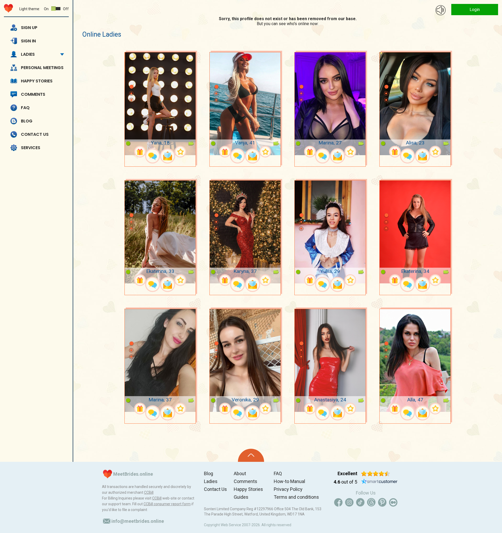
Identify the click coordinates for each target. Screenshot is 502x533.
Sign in (28, 41)
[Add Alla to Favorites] (435, 408)
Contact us (35, 134)
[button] (131, 79)
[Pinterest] (382, 502)
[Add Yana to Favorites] (180, 152)
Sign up (29, 28)
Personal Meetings (42, 68)
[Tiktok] (360, 502)
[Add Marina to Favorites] (350, 152)
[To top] (251, 455)
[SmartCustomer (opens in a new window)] (379, 482)
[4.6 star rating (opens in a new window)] (375, 473)
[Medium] (393, 502)
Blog (26, 121)
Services (30, 148)
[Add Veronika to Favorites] (265, 408)
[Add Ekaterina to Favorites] (180, 280)
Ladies (28, 54)
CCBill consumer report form (167, 504)
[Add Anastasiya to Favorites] (350, 408)
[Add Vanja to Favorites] (265, 152)
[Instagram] (349, 502)
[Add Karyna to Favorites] (265, 280)
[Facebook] (338, 502)
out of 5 (345, 482)
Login (475, 9)
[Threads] (371, 502)
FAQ (25, 108)
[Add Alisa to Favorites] (435, 152)
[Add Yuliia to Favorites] (350, 280)
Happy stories (37, 81)
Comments (33, 94)
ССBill (148, 492)
